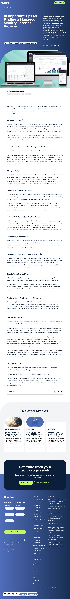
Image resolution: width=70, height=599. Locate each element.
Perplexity (16, 94)
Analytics (36, 522)
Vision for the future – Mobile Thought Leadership (27, 147)
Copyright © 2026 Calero (51, 587)
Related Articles (35, 411)
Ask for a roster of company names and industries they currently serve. (28, 374)
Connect (35, 569)
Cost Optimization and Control (19, 274)
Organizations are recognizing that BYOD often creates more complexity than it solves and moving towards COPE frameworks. (13, 441)
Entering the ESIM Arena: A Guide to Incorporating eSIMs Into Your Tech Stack (55, 537)
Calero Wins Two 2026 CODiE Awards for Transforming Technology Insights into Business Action (34, 434)
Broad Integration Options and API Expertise (25, 254)
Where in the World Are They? (19, 191)
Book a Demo (25, 482)
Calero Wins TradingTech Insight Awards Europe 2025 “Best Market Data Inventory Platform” (56, 544)
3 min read (35, 449)
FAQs (34, 583)
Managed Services (38, 528)
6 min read (12, 45)
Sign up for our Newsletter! (14, 502)
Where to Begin (15, 120)
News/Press (30, 429)
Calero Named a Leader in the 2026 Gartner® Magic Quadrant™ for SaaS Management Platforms (56, 434)
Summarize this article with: (15, 91)
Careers (35, 572)
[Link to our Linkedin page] (25, 540)
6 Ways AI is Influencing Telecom (56, 523)
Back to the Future (14, 318)
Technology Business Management (28, 43)
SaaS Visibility (37, 502)
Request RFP (36, 580)
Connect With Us (8, 540)
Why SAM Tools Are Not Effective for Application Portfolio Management (56, 518)
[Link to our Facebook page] (21, 540)
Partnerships (36, 575)
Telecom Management (39, 545)
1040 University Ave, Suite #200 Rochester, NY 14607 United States (12, 544)
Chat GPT (10, 94)
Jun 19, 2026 (51, 449)
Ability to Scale (13, 171)
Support (35, 577)
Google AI (28, 94)
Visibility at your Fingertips (17, 237)
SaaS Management (38, 499)
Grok (22, 94)
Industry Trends (14, 43)
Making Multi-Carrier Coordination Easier (23, 217)
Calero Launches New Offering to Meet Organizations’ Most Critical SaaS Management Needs (56, 501)
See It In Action (59, 2)
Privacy (35, 587)
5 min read (14, 449)
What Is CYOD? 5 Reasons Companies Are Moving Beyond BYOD (13, 434)
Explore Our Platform (42, 483)
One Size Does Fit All (15, 364)
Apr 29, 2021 (6, 45)
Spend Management (39, 519)
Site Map (41, 587)
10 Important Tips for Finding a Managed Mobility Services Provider (20, 21)
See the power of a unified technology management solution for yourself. (35, 476)
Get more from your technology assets (35, 468)
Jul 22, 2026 (29, 449)
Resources (51, 496)
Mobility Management (38, 525)
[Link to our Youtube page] (17, 540)
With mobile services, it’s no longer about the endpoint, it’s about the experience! (31, 151)
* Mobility (7, 43)
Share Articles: (46, 45)
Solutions (35, 496)
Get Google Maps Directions (11, 551)
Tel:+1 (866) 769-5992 (9, 549)
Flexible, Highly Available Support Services (24, 298)
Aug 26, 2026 (8, 449)
